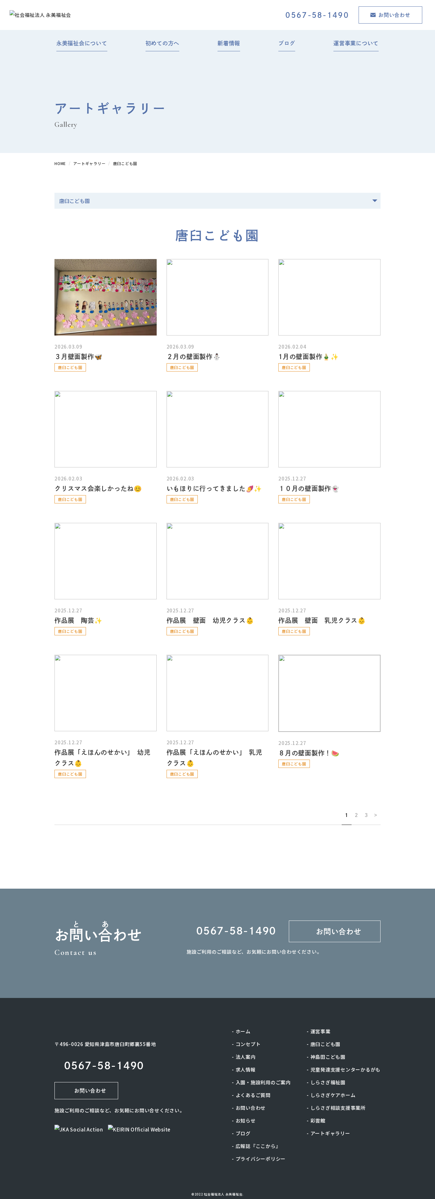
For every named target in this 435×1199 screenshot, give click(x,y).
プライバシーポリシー (261, 1158)
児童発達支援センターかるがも (345, 1069)
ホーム (243, 1031)
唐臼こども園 (325, 1044)
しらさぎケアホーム (333, 1095)
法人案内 (246, 1056)
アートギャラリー (330, 1133)
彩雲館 (317, 1120)
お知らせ (246, 1120)
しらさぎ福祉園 (328, 1082)
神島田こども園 (328, 1056)
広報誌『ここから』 (258, 1146)
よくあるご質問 (253, 1095)
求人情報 (246, 1069)
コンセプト (248, 1044)
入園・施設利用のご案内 (263, 1082)
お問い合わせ (251, 1107)
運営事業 (320, 1031)
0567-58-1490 (317, 15)
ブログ (243, 1133)
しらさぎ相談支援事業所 (338, 1107)
